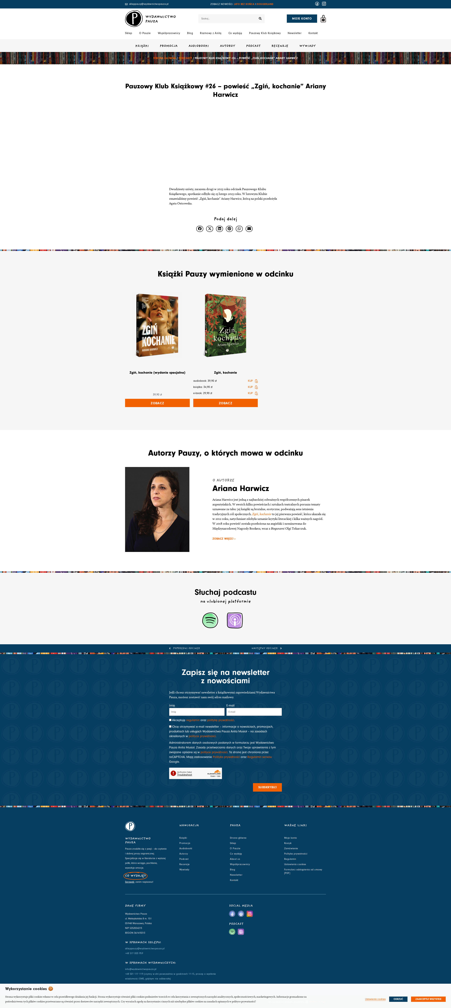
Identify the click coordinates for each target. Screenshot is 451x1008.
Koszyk (288, 843)
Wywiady (307, 46)
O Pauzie (145, 33)
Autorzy (227, 46)
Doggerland (265, 4)
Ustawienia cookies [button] (375, 999)
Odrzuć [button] (398, 999)
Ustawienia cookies (295, 864)
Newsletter (294, 33)
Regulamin (290, 859)
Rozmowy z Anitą (210, 33)
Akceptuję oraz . (203, 720)
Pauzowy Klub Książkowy (265, 33)
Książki (142, 46)
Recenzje (279, 46)
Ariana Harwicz (240, 488)
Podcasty (185, 58)
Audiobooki (199, 46)
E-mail (230, 705)
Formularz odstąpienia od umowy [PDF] (303, 871)
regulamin (193, 720)
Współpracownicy (169, 33)
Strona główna (164, 58)
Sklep (128, 33)
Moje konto (290, 838)
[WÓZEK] (323, 18)
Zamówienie (291, 848)
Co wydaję (235, 33)
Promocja (169, 46)
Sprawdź (129, 882)
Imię (172, 705)
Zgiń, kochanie (225, 372)
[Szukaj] (260, 18)
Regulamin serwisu (259, 757)
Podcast (253, 46)
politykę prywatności (220, 720)
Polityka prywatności (226, 757)
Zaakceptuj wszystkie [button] (428, 999)
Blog (190, 33)
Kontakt (313, 33)
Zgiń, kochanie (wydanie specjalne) (157, 372)
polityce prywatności (202, 736)
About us (235, 859)
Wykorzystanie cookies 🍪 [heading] (29, 988)
